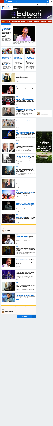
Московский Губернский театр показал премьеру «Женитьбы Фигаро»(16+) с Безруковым (25, 277)
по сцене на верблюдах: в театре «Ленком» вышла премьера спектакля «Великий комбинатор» (25, 169)
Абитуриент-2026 (43, 21)
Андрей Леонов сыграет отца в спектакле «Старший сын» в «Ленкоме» (24, 114)
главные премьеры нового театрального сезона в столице (25, 110)
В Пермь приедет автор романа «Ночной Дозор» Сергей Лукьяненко (25, 161)
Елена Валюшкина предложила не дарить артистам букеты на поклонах (30, 60)
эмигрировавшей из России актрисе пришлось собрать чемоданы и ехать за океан (25, 134)
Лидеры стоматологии (16, 21)
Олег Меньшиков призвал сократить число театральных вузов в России (7, 32)
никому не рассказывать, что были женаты (18, 60)
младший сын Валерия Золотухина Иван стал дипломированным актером (25, 76)
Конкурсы (23, 21)
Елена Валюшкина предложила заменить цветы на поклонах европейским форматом (30, 67)
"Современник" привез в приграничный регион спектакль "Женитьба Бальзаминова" (25, 253)
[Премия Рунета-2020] (16, 1)
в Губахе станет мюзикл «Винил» (25, 193)
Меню (2, 1)
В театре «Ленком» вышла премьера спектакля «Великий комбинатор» (25, 174)
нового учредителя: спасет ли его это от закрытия (25, 122)
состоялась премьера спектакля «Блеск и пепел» (25, 205)
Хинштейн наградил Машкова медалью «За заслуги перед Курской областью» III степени (25, 249)
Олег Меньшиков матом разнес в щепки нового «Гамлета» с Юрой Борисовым (25, 297)
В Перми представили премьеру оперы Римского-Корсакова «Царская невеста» (25, 90)
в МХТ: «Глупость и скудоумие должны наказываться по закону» (25, 285)
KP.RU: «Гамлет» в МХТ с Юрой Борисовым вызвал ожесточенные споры (25, 241)
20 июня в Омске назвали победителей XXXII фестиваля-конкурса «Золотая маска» (25, 150)
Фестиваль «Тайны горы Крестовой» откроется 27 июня (25, 196)
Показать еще (24, 316)
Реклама (43, 4)
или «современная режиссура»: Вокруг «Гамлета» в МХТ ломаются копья (25, 238)
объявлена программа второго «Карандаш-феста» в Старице (6, 61)
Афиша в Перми (36, 21)
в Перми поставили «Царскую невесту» (24, 87)
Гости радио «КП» (30, 21)
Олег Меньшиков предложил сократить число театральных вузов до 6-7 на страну (7, 41)
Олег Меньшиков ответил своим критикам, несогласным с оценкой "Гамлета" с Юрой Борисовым (25, 261)
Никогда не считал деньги (24, 181)
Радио (39, 4)
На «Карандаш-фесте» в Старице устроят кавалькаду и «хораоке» (6, 67)
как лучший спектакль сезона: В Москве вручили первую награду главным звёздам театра (25, 100)
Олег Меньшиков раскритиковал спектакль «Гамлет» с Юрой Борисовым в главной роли (25, 289)
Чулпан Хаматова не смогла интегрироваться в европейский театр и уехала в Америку (25, 138)
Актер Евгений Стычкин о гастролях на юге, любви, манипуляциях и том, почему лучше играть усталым (25, 219)
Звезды (3, 26)
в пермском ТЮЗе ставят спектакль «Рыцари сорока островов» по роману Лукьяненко (25, 158)
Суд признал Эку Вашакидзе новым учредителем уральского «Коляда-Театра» (25, 125)
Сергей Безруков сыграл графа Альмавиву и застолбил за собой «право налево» (25, 273)
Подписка (49, 4)
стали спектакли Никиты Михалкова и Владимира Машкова (25, 146)
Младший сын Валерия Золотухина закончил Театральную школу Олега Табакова (25, 79)
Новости (8, 21)
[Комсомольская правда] (9, 1)
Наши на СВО (50, 21)
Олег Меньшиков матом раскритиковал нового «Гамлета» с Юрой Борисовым (25, 301)
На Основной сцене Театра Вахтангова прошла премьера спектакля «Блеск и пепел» (25, 209)
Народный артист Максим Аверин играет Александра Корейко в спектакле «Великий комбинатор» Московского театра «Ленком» (25, 184)
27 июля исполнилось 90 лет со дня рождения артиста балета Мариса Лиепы (18, 67)
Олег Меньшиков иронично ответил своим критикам (24, 266)
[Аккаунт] (51, 1)
